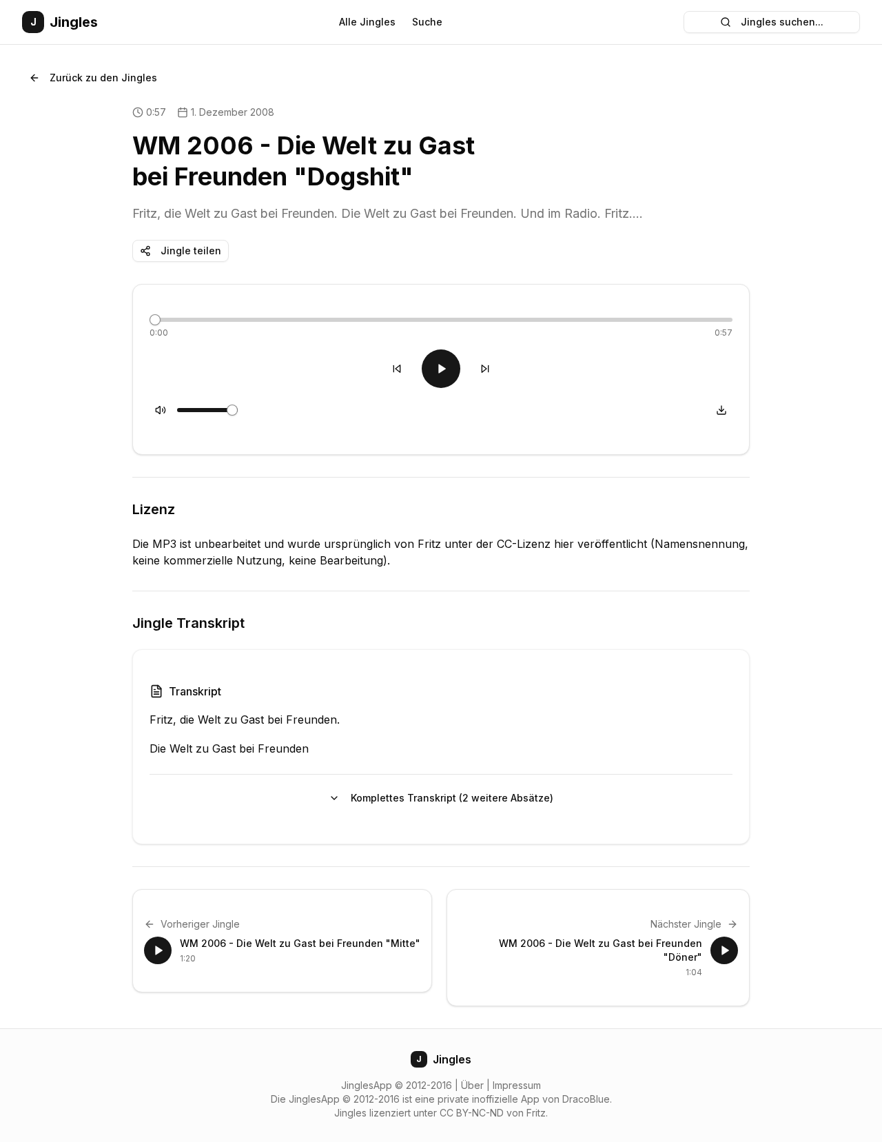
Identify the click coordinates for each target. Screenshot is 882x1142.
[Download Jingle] (721, 410)
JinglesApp (366, 1085)
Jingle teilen (191, 250)
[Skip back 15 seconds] (397, 369)
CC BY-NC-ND (472, 1113)
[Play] (441, 368)
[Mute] (161, 410)
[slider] (155, 319)
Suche (427, 22)
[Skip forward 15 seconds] (485, 369)
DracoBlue (586, 1099)
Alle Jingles (367, 22)
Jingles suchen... (782, 22)
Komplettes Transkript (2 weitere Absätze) (452, 798)
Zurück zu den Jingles (103, 77)
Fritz (536, 1113)
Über (472, 1085)
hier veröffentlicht (600, 544)
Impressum (517, 1085)
